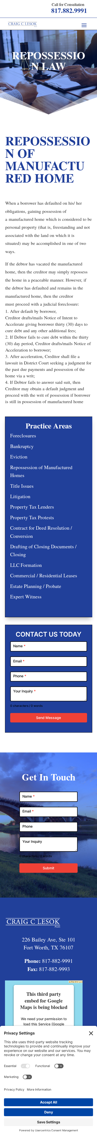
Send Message (48, 717)
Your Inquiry (24, 691)
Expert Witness (26, 596)
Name (19, 646)
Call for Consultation (68, 4)
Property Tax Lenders (32, 506)
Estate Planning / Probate (35, 586)
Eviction (18, 456)
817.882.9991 (69, 10)
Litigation (20, 496)
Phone (19, 676)
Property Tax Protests (32, 517)
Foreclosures (23, 435)
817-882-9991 (57, 960)
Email (19, 661)
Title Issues (22, 486)
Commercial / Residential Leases (43, 575)
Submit (48, 868)
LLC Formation (26, 565)
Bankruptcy (22, 446)
